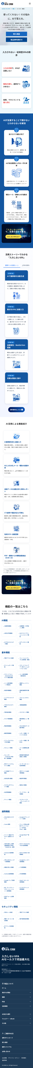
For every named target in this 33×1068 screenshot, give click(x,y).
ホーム (4, 988)
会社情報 (4, 1058)
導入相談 (4, 1042)
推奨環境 (4, 1060)
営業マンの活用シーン (12, 265)
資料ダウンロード (7, 1038)
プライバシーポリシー (14, 1058)
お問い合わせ (6, 1051)
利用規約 (23, 1058)
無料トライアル (7, 1047)
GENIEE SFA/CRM (6, 9)
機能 (13, 9)
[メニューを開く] (30, 3)
